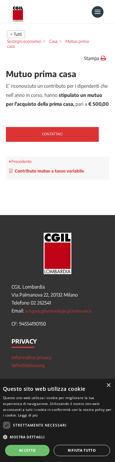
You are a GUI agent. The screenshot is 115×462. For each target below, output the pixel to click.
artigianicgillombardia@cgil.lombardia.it (58, 311)
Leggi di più (28, 415)
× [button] (108, 385)
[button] (95, 58)
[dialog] (57, 420)
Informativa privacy (32, 357)
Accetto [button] (27, 450)
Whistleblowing (28, 365)
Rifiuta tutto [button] (82, 450)
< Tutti (16, 34)
